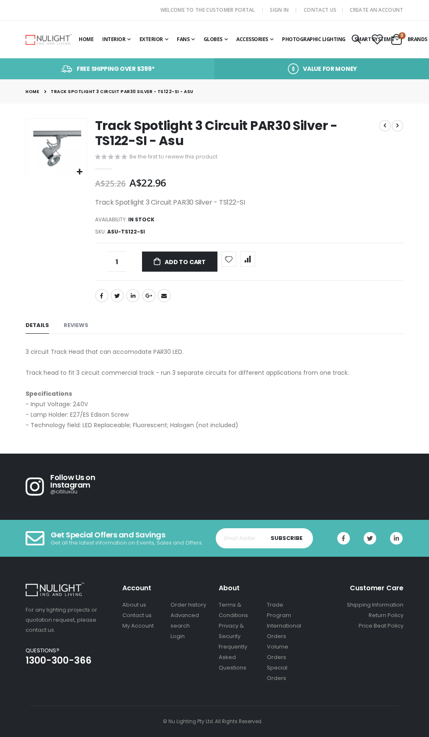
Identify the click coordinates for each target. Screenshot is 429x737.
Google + (148, 295)
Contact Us (320, 9)
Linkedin (396, 538)
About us (134, 605)
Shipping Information (375, 605)
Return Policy (386, 615)
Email (164, 295)
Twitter (117, 295)
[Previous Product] (385, 126)
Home (32, 91)
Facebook (102, 295)
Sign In (279, 9)
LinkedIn (133, 295)
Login (178, 636)
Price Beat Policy (381, 626)
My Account (138, 626)
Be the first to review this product (173, 157)
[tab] (37, 325)
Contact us (137, 615)
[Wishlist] (377, 40)
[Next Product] (397, 126)
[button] (79, 172)
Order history (188, 605)
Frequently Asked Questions (233, 657)
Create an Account (376, 9)
